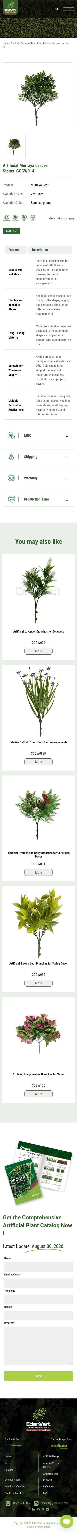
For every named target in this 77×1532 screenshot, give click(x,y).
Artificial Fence (50, 1473)
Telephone (9, 1290)
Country (8, 1306)
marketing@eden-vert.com (54, 1503)
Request (9, 1322)
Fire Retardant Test (14, 1493)
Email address (12, 1274)
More (38, 651)
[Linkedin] (33, 1509)
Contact (9, 1469)
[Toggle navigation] (68, 9)
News (7, 1463)
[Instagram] (47, 1509)
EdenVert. (37, 1523)
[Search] (57, 9)
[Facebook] (29, 1509)
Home (8, 1456)
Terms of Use (43, 1526)
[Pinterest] (43, 1509)
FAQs (45, 1493)
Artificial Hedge (51, 1456)
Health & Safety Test (15, 1486)
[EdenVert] (10, 9)
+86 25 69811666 (22, 1503)
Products (47, 1479)
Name (7, 1258)
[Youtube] (38, 1509)
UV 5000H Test (12, 1479)
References (49, 1486)
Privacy (31, 1526)
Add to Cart (11, 231)
